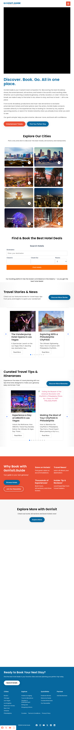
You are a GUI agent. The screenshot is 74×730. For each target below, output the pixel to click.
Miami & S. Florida (9, 705)
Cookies (24, 713)
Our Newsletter (45, 703)
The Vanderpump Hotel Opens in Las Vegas (21, 337)
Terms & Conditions (34, 713)
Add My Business (62, 695)
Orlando (6, 710)
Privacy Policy (46, 713)
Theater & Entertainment (25, 701)
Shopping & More (26, 707)
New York (7, 708)
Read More (17, 352)
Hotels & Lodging (26, 695)
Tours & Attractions (27, 698)
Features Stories (46, 695)
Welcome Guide (46, 698)
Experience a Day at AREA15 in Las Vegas (21, 418)
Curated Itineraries (47, 700)
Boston (6, 695)
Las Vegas (7, 700)
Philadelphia (8, 713)
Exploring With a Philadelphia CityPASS (49, 337)
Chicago (6, 698)
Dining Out (24, 705)
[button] (68, 4)
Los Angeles (7, 703)
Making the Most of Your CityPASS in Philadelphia (50, 418)
